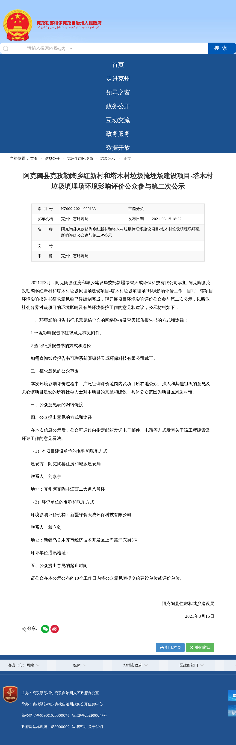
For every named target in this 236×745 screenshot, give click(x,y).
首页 (118, 64)
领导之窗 (118, 92)
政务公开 (118, 106)
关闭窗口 (202, 647)
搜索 (222, 48)
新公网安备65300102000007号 (45, 715)
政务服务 (118, 133)
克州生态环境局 (80, 158)
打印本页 (173, 647)
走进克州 (118, 78)
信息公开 (52, 158)
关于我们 (95, 727)
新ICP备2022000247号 (89, 715)
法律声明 (79, 727)
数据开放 (118, 147)
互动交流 (118, 119)
